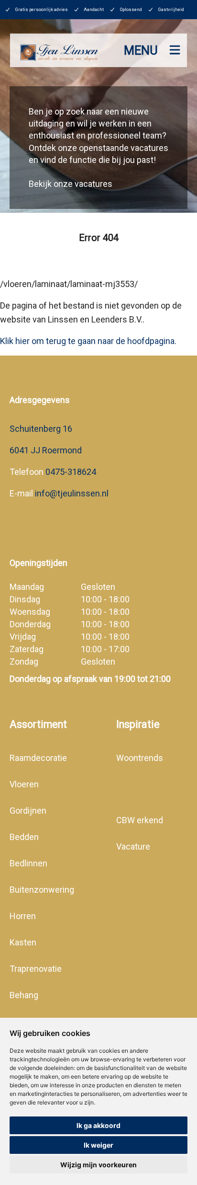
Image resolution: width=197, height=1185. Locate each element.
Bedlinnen (28, 863)
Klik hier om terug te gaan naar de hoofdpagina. (88, 341)
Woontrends (139, 758)
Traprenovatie (36, 969)
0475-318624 (70, 472)
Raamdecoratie (38, 758)
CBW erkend (139, 820)
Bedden (24, 837)
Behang (24, 995)
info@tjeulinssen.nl (71, 493)
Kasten (23, 942)
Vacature (133, 846)
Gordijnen (28, 810)
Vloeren (24, 784)
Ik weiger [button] (98, 1145)
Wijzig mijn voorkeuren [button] (98, 1165)
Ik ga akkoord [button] (98, 1125)
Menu (141, 51)
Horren (23, 916)
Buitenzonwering (42, 890)
